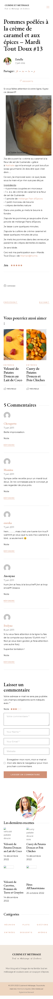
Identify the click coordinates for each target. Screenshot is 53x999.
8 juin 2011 (9, 629)
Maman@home (28, 255)
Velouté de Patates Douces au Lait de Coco (13, 374)
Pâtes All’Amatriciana (35, 886)
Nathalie (10, 165)
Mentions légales (24, 989)
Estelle (19, 59)
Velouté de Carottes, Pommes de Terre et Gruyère (13, 887)
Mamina (8, 470)
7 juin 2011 (9, 427)
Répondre (9, 445)
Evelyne (8, 625)
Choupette (10, 423)
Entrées (9, 365)
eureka (8, 523)
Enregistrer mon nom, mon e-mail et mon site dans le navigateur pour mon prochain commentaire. (27, 763)
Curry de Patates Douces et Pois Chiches (35, 374)
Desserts (28, 81)
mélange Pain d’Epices (30, 198)
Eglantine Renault (26, 992)
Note (6, 438)
